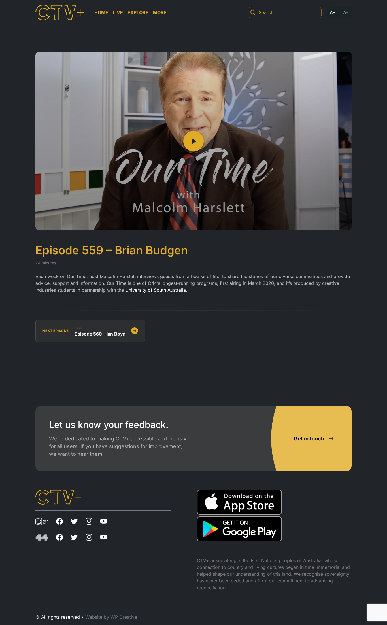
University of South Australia (155, 290)
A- (345, 12)
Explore (137, 12)
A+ (333, 12)
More (160, 12)
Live (118, 12)
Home (101, 12)
